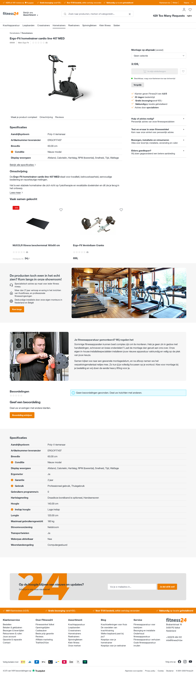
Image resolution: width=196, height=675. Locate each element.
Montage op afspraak (143, 49)
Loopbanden (74, 627)
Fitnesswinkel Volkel (45, 624)
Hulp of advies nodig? (142, 118)
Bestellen (7, 624)
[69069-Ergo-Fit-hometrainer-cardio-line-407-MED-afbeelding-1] (66, 78)
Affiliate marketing (44, 639)
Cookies (161, 671)
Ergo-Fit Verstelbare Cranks (88, 245)
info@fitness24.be (174, 640)
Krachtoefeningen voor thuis (114, 624)
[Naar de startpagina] (11, 14)
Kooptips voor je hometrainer (108, 641)
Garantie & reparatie (12, 639)
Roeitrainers (73, 636)
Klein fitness (73, 642)
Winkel (175, 2)
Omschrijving (46, 117)
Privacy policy (150, 671)
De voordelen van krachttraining (109, 629)
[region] (66, 78)
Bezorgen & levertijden (13, 630)
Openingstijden (43, 627)
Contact (6, 642)
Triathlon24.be (42, 642)
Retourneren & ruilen (12, 633)
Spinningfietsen (75, 639)
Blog (103, 619)
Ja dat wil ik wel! (167, 586)
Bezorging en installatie (144, 630)
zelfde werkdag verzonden (84, 2)
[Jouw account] (184, 10)
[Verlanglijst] (190, 10)
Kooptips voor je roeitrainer (113, 645)
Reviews (59, 117)
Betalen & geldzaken (12, 627)
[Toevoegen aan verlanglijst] (183, 71)
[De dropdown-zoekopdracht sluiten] (129, 14)
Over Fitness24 (44, 619)
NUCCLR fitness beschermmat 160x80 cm (36, 245)
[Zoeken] (65, 14)
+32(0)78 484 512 (174, 637)
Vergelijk (138, 85)
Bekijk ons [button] (29, 13)
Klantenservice (164, 2)
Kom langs (17, 309)
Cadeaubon (41, 630)
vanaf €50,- (51, 2)
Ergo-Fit (26, 42)
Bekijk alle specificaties (22, 164)
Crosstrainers (74, 630)
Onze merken (74, 645)
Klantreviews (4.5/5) (17, 610)
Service (138, 619)
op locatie (119, 2)
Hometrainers (74, 633)
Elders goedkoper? (141, 150)
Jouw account (9, 636)
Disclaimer (170, 671)
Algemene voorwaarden (134, 671)
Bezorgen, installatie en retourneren (150, 140)
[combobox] (97, 14)
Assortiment (75, 619)
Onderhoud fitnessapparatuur (142, 635)
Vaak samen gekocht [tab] (23, 199)
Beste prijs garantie (45, 633)
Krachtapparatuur (76, 624)
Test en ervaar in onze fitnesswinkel (150, 129)
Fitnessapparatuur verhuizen (147, 639)
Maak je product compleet (24, 117)
